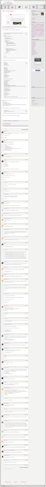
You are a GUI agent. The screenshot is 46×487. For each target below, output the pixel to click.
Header (37, 27)
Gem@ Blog (33, 46)
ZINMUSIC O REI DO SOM (7, 218)
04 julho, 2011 (26, 360)
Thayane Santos (6, 367)
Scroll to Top (38, 33)
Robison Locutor (6, 334)
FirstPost (42, 26)
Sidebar (41, 33)
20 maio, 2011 (26, 193)
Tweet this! (16, 120)
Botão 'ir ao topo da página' (8, 10)
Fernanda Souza (6, 348)
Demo (20, 27)
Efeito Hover (35, 26)
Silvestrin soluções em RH (7, 324)
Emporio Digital (34, 45)
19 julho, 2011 (26, 387)
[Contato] (40, 7)
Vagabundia (33, 54)
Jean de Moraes (6, 455)
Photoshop (42, 31)
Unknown (5, 267)
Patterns (38, 31)
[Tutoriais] (26, 7)
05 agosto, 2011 (26, 408)
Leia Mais (43, 28)
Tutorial (33, 36)
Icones (41, 27)
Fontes (32, 27)
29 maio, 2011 (26, 249)
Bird (4, 435)
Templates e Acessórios (35, 53)
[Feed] (33, 7)
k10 (4, 224)
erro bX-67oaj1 (38, 26)
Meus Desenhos (34, 18)
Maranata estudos (6, 403)
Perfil (40, 31)
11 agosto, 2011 (26, 420)
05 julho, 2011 (26, 376)
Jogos (37, 28)
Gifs (33, 27)
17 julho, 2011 (26, 381)
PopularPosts (33, 32)
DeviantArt (33, 19)
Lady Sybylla (5, 201)
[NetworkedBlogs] (37, 69)
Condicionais (40, 25)
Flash (43, 26)
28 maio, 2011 (26, 242)
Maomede (5, 154)
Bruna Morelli (5, 445)
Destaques (33, 26)
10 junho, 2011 (26, 305)
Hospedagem (39, 27)
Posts (41, 32)
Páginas (36, 31)
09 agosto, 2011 (26, 414)
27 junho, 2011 (26, 334)
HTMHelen (33, 47)
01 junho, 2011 (26, 267)
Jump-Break (40, 28)
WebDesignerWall (8, 26)
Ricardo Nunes (6, 279)
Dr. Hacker (5, 261)
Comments (4, 485)
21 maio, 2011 (26, 201)
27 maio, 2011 (26, 236)
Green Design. (11, 486)
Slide (43, 33)
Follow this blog (37, 70)
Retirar (35, 33)
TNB (4, 486)
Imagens (33, 28)
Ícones (43, 27)
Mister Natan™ (6, 208)
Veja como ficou (7, 115)
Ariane (4, 140)
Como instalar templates (35, 25)
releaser (5, 440)
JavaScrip (35, 28)
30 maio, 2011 (26, 261)
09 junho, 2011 (26, 293)
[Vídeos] (19, 7)
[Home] (8, 3)
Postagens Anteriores (37, 32)
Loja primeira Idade (6, 229)
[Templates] (12, 7)
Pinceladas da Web (34, 52)
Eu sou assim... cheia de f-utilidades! (8, 450)
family (4, 430)
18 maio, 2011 (26, 159)
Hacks (35, 27)
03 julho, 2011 (26, 355)
